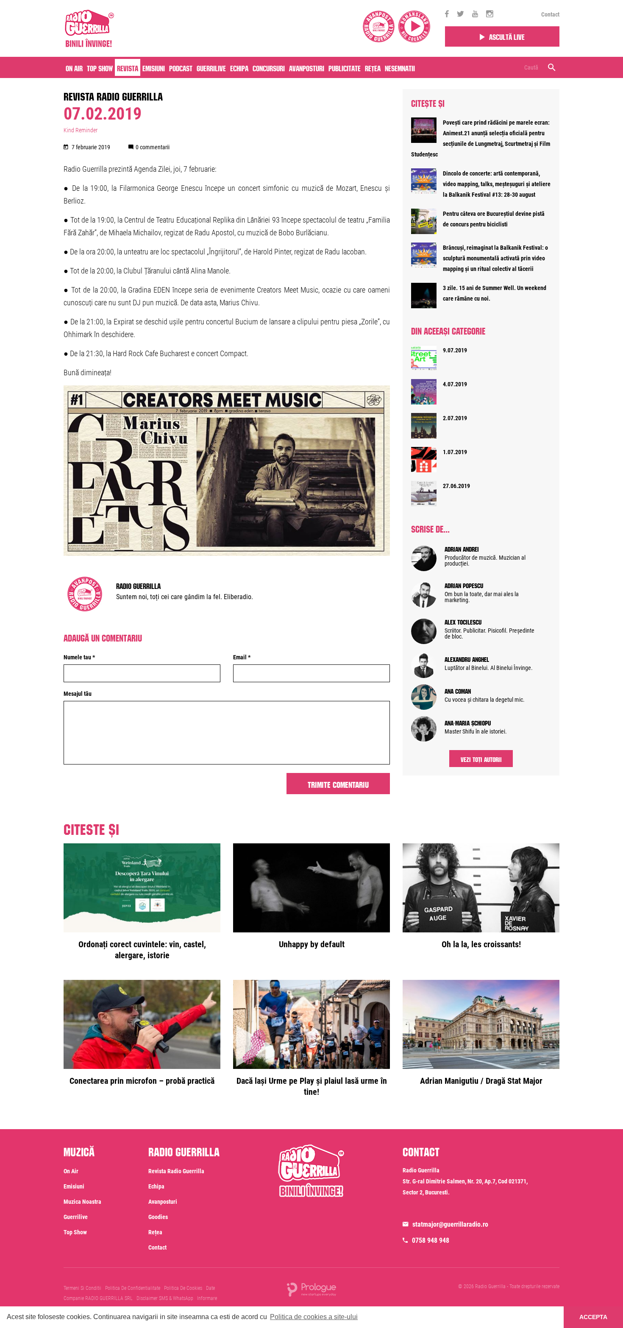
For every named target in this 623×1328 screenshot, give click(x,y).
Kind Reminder (80, 130)
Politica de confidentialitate (132, 1288)
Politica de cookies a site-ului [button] (314, 1316)
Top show (75, 1232)
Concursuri (269, 67)
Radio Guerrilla (138, 585)
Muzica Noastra (82, 1201)
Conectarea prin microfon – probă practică (142, 1081)
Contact (550, 14)
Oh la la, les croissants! (481, 944)
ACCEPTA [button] (593, 1317)
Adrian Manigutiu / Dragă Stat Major (481, 1081)
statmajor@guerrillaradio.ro (450, 1224)
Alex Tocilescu (463, 621)
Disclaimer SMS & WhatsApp (164, 1298)
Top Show (100, 67)
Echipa (239, 67)
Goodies (158, 1217)
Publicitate (344, 67)
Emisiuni (153, 67)
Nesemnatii (400, 67)
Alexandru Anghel (467, 658)
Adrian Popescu (464, 584)
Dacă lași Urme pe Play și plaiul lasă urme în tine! (311, 1086)
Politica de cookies (183, 1288)
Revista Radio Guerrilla (113, 95)
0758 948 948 (430, 1240)
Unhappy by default (312, 944)
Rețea (373, 67)
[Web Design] (311, 1289)
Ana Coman (458, 690)
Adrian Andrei (462, 548)
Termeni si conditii (82, 1288)
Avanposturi (306, 67)
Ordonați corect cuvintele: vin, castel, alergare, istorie (142, 949)
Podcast (180, 67)
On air (74, 67)
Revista (127, 67)
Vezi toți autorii (481, 758)
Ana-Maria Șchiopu (468, 722)
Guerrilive (211, 67)
